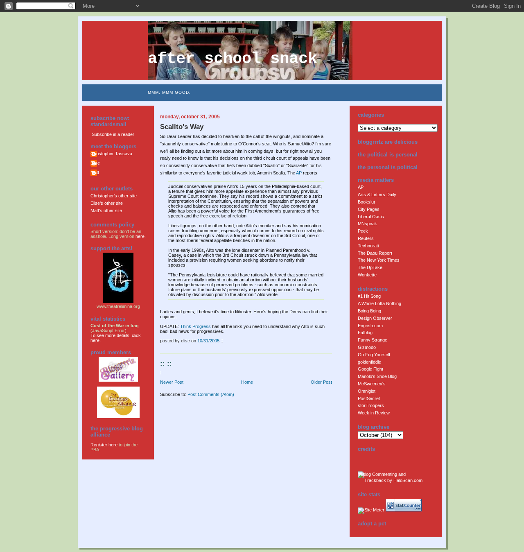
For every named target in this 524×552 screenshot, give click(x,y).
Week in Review (374, 412)
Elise (95, 163)
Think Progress (195, 326)
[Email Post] (225, 340)
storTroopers (371, 405)
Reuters (366, 238)
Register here (103, 444)
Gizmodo (367, 347)
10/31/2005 (208, 340)
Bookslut (366, 201)
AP (299, 172)
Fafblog (365, 332)
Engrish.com (370, 325)
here (140, 236)
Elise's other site (106, 203)
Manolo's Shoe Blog (377, 376)
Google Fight (370, 368)
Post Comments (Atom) (210, 394)
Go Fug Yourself (374, 354)
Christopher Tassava (111, 153)
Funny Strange (372, 339)
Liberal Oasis (371, 216)
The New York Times (379, 260)
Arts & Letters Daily (377, 194)
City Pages (368, 209)
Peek (363, 230)
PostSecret (369, 398)
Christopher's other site (113, 195)
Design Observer (375, 318)
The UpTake (370, 267)
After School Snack (232, 59)
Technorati (368, 245)
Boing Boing (369, 310)
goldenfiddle (369, 362)
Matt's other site (106, 210)
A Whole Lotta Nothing (379, 303)
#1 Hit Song (369, 296)
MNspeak (367, 223)
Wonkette (367, 274)
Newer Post (171, 382)
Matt (94, 172)
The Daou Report (375, 253)
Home (247, 382)
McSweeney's (372, 383)
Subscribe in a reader (113, 134)
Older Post (321, 382)
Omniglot (366, 391)
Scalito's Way (181, 127)
